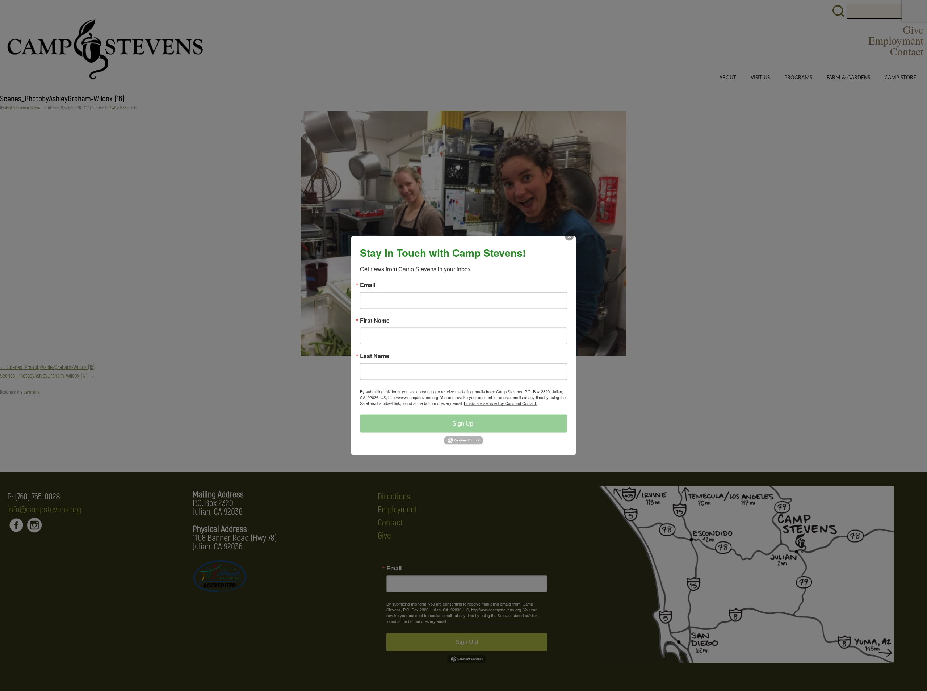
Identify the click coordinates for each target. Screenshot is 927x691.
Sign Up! (463, 423)
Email (367, 285)
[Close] (569, 243)
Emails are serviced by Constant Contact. (500, 403)
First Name (375, 320)
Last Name (374, 356)
